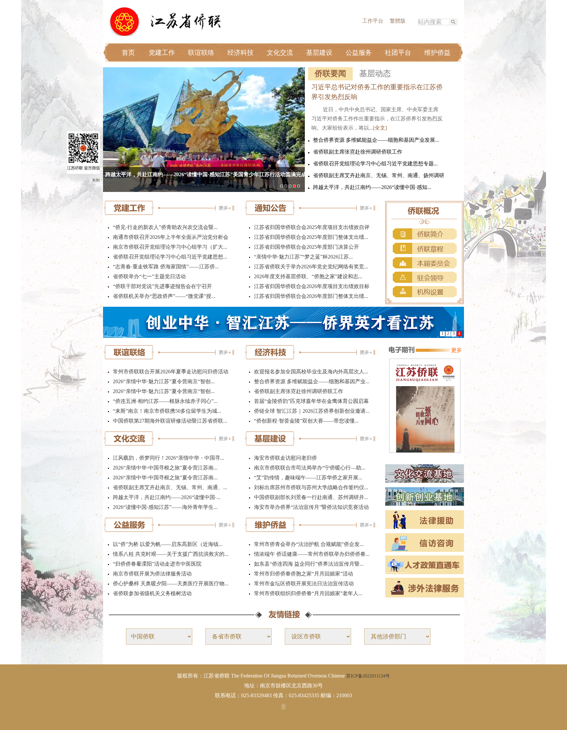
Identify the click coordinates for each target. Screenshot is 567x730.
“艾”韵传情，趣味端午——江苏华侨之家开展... (308, 477)
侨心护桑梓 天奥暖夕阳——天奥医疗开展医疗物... (170, 583)
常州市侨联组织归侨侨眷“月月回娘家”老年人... (308, 593)
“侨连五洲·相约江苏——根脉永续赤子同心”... (165, 401)
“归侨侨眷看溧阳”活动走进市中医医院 (157, 564)
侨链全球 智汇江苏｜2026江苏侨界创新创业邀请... (311, 411)
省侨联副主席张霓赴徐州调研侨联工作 (357, 152)
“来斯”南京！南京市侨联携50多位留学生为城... (167, 411)
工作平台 (372, 21)
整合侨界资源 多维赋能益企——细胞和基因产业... (311, 381)
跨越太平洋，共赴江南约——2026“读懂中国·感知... (372, 187)
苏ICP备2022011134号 (368, 676)
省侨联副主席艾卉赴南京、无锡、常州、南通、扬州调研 (378, 175)
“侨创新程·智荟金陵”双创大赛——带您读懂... (306, 421)
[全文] (380, 128)
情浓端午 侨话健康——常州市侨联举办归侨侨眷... (311, 554)
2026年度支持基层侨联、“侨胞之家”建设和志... (308, 276)
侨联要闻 (330, 73)
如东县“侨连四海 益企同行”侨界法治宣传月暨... (309, 564)
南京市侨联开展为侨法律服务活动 (152, 573)
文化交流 (280, 52)
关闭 (96, 180)
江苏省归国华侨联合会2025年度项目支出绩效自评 (311, 227)
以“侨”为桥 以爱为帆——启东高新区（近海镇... (167, 544)
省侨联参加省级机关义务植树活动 (152, 593)
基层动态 (375, 73)
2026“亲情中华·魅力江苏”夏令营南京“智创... (164, 381)
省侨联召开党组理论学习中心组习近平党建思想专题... (375, 163)
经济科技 (240, 52)
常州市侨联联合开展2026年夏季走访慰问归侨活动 (170, 371)
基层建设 (319, 52)
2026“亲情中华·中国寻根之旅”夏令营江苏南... (165, 467)
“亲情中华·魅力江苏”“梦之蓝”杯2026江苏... (303, 257)
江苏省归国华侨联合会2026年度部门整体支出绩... (311, 296)
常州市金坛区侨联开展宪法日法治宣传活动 (304, 583)
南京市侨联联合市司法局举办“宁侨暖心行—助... (309, 467)
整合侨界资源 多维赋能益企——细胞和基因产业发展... (376, 140)
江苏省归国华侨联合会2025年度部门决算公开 (306, 247)
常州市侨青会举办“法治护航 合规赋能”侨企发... (309, 544)
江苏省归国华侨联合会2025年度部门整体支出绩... (311, 237)
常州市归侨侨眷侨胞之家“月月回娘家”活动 (303, 573)
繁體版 (398, 21)
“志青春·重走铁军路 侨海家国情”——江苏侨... (166, 266)
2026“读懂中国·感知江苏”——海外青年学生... (165, 507)
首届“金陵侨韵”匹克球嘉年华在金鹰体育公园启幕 (311, 401)
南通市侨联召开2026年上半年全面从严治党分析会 (170, 237)
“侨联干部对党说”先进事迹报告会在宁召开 (162, 286)
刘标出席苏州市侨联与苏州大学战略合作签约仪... (311, 487)
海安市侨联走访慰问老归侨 (285, 458)
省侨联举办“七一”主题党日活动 (149, 276)
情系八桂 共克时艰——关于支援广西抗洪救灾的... (170, 554)
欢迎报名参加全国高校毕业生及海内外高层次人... (311, 371)
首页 (128, 52)
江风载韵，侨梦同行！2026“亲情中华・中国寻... (168, 458)
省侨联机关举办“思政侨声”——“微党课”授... (164, 296)
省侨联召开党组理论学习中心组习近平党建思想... (170, 257)
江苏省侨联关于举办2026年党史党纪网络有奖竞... (311, 266)
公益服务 (359, 52)
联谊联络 (201, 52)
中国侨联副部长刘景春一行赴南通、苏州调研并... (311, 497)
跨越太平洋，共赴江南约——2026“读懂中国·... (166, 497)
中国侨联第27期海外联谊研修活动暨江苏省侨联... (170, 421)
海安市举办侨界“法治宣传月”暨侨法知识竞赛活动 (311, 507)
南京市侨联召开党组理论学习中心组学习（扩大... (170, 247)
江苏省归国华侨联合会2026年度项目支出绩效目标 (311, 286)
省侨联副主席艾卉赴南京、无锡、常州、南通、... (170, 487)
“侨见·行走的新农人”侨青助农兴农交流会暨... (165, 227)
